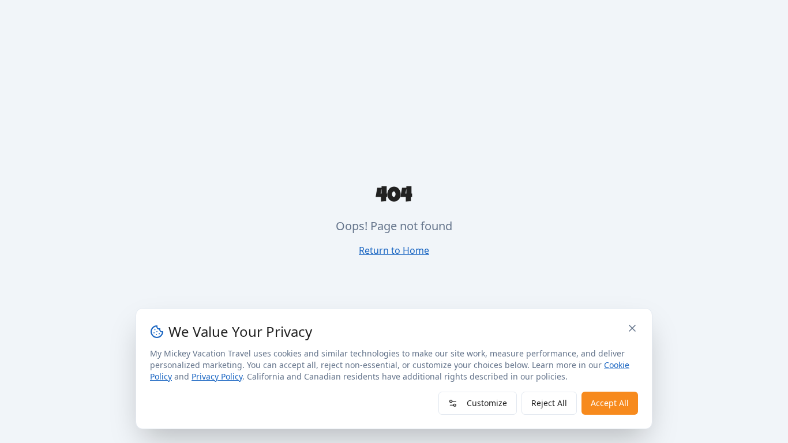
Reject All (549, 402)
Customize (487, 402)
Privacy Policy (217, 376)
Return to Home (394, 250)
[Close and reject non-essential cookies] (632, 328)
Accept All (610, 402)
